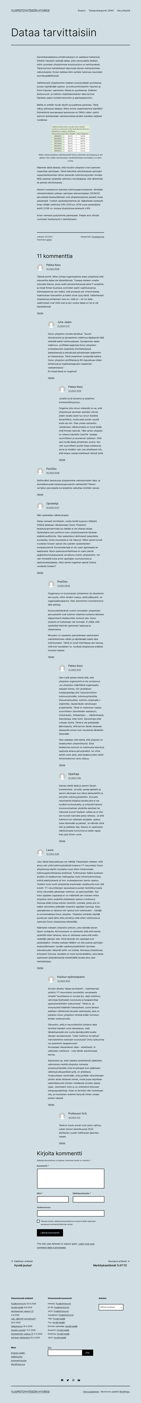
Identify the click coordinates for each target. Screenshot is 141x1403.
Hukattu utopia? (18, 1330)
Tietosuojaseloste (91, 1392)
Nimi (40, 1193)
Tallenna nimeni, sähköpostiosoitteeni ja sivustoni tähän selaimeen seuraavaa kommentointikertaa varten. (68, 1222)
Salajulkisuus (17, 1326)
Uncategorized (98, 237)
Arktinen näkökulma (20, 1337)
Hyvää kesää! (17, 1307)
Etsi (49, 1348)
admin (49, 240)
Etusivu (81, 10)
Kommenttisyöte (18, 1360)
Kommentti (43, 1166)
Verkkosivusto (44, 1207)
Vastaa (40, 313)
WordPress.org (18, 1364)
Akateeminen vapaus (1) (22, 1334)
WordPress (124, 1392)
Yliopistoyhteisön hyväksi (30, 10)
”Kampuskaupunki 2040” (101, 10)
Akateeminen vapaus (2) (22, 1311)
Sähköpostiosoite (82, 1193)
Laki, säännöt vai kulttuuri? (23, 1319)
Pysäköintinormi (18, 1304)
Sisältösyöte (16, 1357)
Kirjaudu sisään (18, 1353)
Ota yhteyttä (123, 10)
